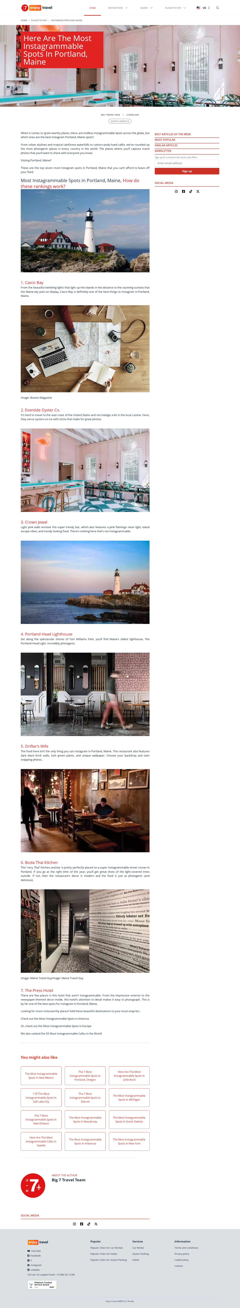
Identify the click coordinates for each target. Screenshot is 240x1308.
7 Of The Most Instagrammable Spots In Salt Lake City (41, 1097)
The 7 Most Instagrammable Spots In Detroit (85, 1097)
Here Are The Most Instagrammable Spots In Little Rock (129, 1075)
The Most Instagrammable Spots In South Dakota (129, 1119)
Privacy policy (182, 1253)
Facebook (35, 1255)
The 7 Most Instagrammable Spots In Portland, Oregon (85, 1075)
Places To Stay (173, 7)
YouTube (36, 1250)
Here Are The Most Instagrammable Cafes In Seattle (41, 1141)
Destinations (115, 7)
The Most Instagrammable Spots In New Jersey (85, 1119)
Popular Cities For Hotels (103, 1253)
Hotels (135, 1259)
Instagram (36, 1265)
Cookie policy (182, 1259)
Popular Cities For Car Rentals (106, 1247)
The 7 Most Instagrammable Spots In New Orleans (41, 1119)
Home (92, 7)
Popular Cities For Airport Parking (108, 1259)
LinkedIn (35, 1269)
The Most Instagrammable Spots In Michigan (129, 1097)
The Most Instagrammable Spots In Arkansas (85, 1141)
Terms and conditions (186, 1247)
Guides (144, 7)
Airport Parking (140, 1253)
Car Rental (138, 1247)
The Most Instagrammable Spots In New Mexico (41, 1075)
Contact (179, 1265)
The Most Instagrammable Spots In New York (129, 1141)
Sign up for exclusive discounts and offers (176, 157)
